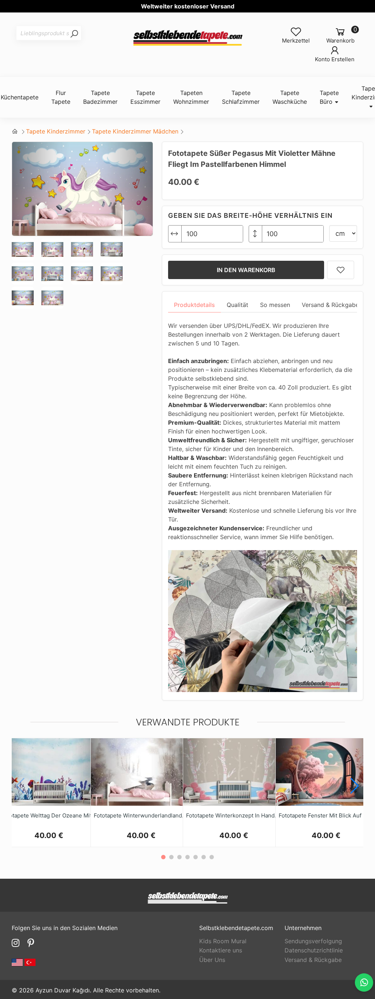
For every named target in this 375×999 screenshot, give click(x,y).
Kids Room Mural (222, 941)
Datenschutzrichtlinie (314, 950)
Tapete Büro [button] (329, 97)
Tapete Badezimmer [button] (100, 97)
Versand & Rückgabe (313, 959)
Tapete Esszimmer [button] (145, 97)
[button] (355, 786)
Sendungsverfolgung (313, 941)
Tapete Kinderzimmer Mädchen (135, 131)
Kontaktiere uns (220, 950)
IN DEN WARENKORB (246, 270)
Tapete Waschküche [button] (289, 97)
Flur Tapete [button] (60, 97)
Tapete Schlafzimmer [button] (241, 97)
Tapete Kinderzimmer (55, 131)
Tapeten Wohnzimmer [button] (191, 97)
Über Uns (212, 959)
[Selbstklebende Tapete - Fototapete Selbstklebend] (187, 38)
